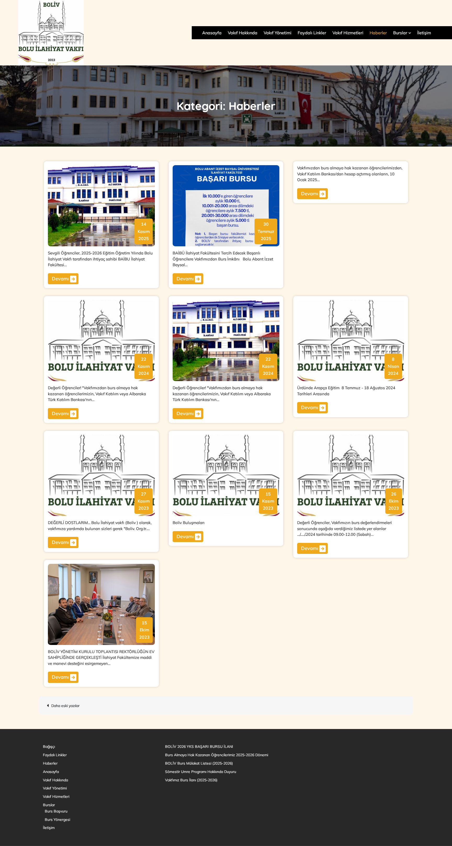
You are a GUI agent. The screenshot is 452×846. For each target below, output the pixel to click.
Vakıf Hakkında (242, 32)
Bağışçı (49, 746)
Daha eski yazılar (65, 705)
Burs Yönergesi (57, 819)
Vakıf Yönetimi (277, 32)
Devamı (61, 279)
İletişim (424, 32)
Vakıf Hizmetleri (347, 32)
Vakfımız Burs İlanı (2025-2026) (191, 780)
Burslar (400, 32)
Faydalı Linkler (312, 32)
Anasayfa (212, 32)
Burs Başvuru (56, 811)
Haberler (378, 32)
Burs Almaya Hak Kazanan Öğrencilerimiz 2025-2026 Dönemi (216, 755)
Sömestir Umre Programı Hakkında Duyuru (200, 771)
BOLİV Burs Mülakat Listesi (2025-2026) (199, 763)
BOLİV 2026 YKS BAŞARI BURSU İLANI (199, 746)
